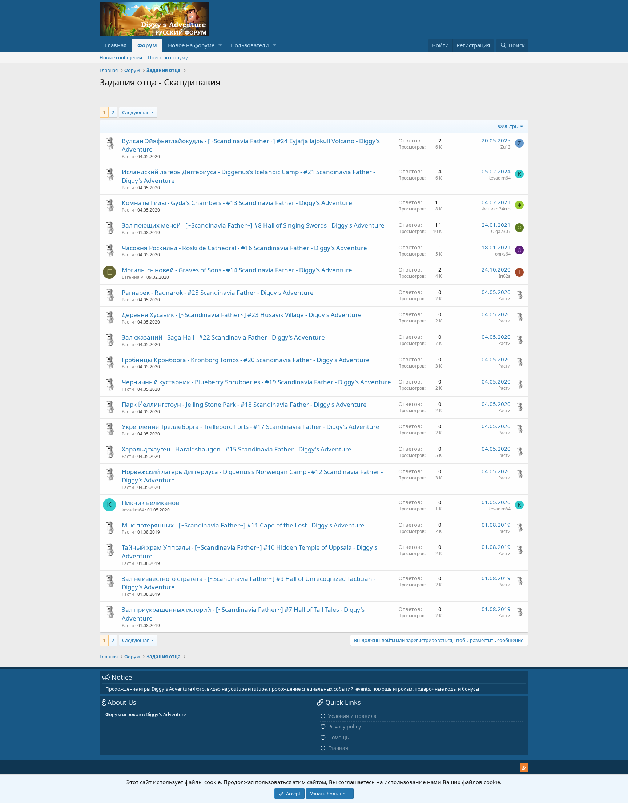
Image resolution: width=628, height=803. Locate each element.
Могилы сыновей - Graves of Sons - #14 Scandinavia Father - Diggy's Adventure (237, 270)
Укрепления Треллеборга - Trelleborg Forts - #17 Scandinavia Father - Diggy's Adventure (250, 426)
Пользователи (250, 45)
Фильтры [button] (508, 126)
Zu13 (505, 147)
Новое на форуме (191, 45)
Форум (147, 45)
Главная (115, 45)
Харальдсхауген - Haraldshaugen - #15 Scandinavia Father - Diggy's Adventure (236, 449)
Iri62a (505, 276)
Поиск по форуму (168, 57)
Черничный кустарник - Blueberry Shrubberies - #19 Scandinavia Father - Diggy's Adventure (256, 382)
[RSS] (524, 767)
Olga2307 (501, 231)
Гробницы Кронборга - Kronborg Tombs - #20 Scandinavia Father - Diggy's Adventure (246, 360)
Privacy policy (344, 726)
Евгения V (132, 277)
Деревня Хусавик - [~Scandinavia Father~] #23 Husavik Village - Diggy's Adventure (242, 314)
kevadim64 (499, 178)
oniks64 (503, 254)
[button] (220, 45)
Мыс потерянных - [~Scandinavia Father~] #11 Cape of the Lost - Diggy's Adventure (243, 525)
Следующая (135, 112)
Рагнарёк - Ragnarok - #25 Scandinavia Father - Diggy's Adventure (218, 292)
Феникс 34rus (496, 209)
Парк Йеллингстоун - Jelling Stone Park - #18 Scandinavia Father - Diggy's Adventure (244, 404)
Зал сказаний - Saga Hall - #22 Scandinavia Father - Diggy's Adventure (223, 337)
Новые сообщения (121, 57)
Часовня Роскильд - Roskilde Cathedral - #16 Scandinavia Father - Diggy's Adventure (244, 248)
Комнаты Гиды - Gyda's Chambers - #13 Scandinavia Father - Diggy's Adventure (237, 202)
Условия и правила (352, 715)
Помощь (338, 737)
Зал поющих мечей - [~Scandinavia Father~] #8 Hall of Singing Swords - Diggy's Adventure (253, 225)
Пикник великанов (150, 502)
